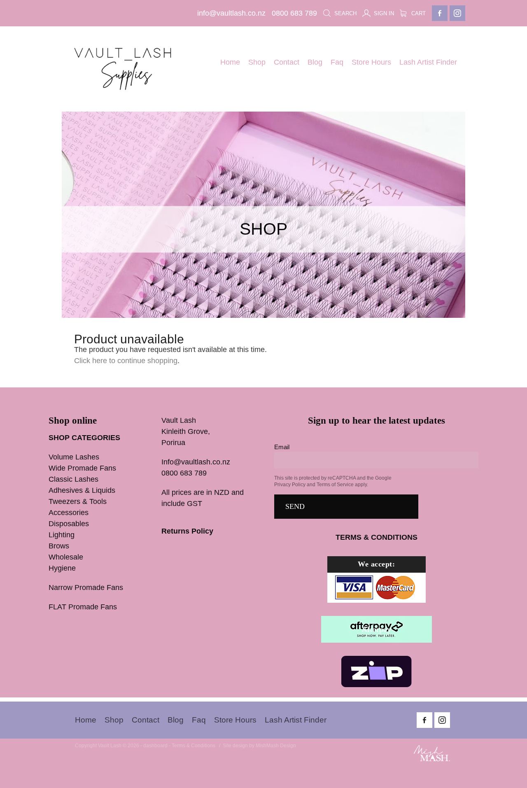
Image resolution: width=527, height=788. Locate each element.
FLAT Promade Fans (83, 607)
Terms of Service (335, 484)
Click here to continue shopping (125, 361)
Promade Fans (99, 468)
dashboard (155, 745)
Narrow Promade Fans (86, 587)
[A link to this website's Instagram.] (457, 13)
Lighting (62, 535)
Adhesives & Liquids (82, 490)
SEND (295, 506)
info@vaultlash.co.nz (231, 13)
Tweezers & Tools (78, 501)
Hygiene (62, 568)
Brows (59, 546)
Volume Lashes (74, 457)
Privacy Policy (289, 484)
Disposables (69, 524)
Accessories (69, 512)
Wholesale (66, 557)
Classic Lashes (73, 479)
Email (281, 447)
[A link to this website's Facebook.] (440, 13)
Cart (418, 13)
